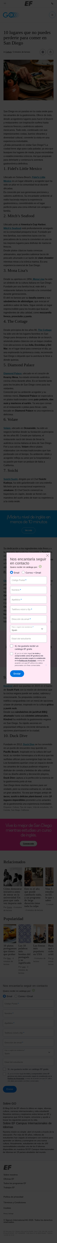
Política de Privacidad (27, 661)
